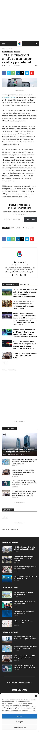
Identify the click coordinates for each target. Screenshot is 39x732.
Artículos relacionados (10, 284)
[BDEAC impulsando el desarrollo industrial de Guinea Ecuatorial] (7, 549)
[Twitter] (9, 73)
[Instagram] (17, 275)
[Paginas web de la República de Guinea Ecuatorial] (7, 613)
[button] (36, 696)
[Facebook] (4, 73)
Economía (9, 48)
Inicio (3, 48)
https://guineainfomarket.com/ (20, 265)
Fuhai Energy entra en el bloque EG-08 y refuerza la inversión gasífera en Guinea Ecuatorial (24, 461)
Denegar (19, 722)
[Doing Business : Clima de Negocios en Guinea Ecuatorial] (7, 578)
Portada (11, 51)
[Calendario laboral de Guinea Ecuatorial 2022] (7, 623)
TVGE (31, 227)
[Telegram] (27, 73)
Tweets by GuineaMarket (10, 529)
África (12, 227)
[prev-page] (3, 363)
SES (27, 227)
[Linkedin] (18, 73)
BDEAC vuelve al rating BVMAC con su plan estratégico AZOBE (24, 355)
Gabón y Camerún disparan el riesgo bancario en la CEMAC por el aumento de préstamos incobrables (24, 483)
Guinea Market (8, 65)
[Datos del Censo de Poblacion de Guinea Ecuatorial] (7, 604)
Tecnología (17, 51)
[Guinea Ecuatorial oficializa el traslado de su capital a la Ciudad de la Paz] (19, 444)
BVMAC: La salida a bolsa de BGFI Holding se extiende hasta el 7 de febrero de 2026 (23, 472)
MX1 (23, 227)
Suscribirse (30, 219)
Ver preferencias (19, 727)
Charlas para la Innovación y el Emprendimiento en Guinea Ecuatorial (24, 558)
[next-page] (6, 363)
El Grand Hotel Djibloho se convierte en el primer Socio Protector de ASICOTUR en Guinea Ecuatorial (24, 493)
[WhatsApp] (13, 73)
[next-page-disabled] (6, 517)
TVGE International (8, 97)
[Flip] (32, 73)
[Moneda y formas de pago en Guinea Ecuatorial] (7, 594)
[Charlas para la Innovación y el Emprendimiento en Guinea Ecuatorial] (7, 559)
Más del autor (24, 284)
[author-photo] (19, 259)
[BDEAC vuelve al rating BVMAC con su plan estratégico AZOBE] (7, 355)
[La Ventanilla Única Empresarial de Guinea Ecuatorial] (7, 569)
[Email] (22, 73)
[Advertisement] (19, 20)
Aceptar (19, 716)
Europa (18, 227)
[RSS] (21, 275)
